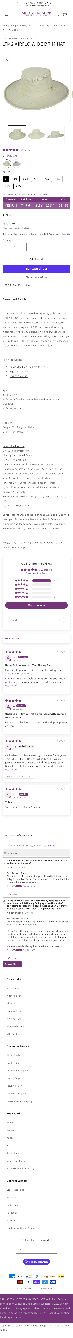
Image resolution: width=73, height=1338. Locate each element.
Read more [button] (11, 685)
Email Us (11, 1197)
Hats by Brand (14, 1010)
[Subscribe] (53, 1250)
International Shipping (19, 1101)
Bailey (10, 1122)
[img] (13, 652)
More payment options (36, 277)
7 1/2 (46, 178)
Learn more (48, 845)
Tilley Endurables (12, 38)
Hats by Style (14, 1018)
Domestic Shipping (17, 1093)
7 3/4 (7, 185)
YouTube (11, 1220)
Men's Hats (13, 987)
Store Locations (15, 1189)
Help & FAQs (13, 1078)
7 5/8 (57, 178)
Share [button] (9, 215)
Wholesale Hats (15, 1026)
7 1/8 (14, 178)
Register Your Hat (19, 371)
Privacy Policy (14, 1085)
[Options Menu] (37, 886)
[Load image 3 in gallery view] (56, 134)
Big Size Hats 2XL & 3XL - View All (31, 25)
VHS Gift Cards (14, 1034)
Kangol (11, 1137)
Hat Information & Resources (23, 1228)
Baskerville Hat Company (20, 1168)
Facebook (12, 1212)
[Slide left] (3, 135)
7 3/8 (36, 178)
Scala (10, 1145)
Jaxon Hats (13, 1153)
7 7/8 (18, 185)
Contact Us (13, 1062)
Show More (12, 964)
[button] (7, 14)
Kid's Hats (12, 1003)
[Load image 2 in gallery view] (36, 134)
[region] (36, 200)
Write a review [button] (36, 605)
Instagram (12, 1205)
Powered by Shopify (47, 1288)
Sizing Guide (13, 1055)
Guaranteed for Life (20, 366)
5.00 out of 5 (45, 569)
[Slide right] (69, 135)
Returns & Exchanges (18, 1070)
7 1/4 (25, 178)
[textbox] (36, 840)
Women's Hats (14, 995)
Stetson (11, 1130)
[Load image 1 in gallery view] (17, 134)
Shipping (6, 228)
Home (6, 25)
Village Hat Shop (16, 1160)
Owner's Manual (19, 376)
